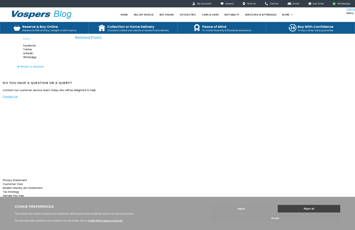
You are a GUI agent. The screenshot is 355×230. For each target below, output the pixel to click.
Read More (22, 174)
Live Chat (318, 3)
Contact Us (10, 96)
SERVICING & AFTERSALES (260, 14)
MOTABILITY (231, 14)
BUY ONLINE (167, 14)
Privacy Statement (15, 180)
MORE (285, 14)
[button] (33, 46)
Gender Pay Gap (13, 196)
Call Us (274, 3)
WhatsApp (343, 3)
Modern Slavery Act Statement (23, 188)
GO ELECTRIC (188, 14)
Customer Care (13, 184)
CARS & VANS (210, 14)
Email (296, 3)
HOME (124, 14)
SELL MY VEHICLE (144, 14)
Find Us (251, 3)
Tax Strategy (11, 192)
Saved (230, 3)
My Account (204, 3)
